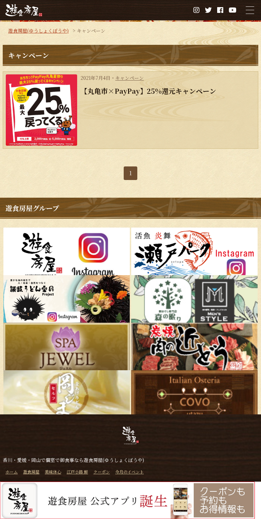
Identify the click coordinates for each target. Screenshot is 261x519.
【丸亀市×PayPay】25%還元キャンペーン (148, 91)
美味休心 (53, 472)
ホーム (11, 472)
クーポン (101, 472)
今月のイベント (129, 472)
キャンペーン (129, 77)
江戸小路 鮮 (77, 472)
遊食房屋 (31, 472)
